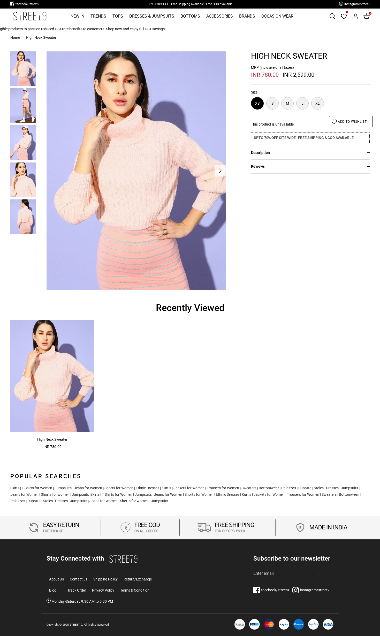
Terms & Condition (134, 590)
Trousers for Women (223, 488)
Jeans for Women (88, 488)
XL (317, 103)
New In (77, 16)
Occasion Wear (277, 16)
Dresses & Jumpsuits (151, 16)
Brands (247, 16)
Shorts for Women (118, 488)
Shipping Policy (105, 579)
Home (15, 37)
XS (257, 103)
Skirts (14, 488)
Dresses (332, 488)
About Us (56, 579)
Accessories (219, 16)
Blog (52, 590)
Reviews (258, 166)
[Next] (220, 170)
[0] (344, 16)
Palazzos (288, 488)
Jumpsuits (63, 488)
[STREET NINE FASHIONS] (30, 16)
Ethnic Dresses (147, 488)
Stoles (319, 488)
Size (254, 92)
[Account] (355, 16)
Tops (117, 16)
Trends (98, 16)
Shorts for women (55, 494)
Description (260, 153)
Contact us (78, 579)
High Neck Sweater (41, 37)
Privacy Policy (103, 590)
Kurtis (166, 488)
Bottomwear (269, 488)
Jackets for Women (188, 488)
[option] (136, 170)
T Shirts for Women (37, 488)
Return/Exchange (138, 579)
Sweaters (248, 488)
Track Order (76, 590)
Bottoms (190, 16)
